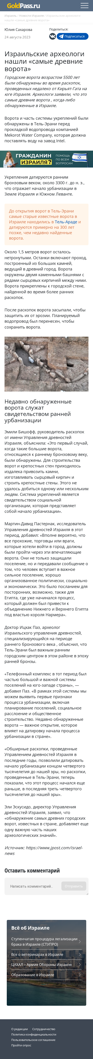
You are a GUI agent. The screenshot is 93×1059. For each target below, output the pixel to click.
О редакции (19, 1029)
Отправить (74, 886)
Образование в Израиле (32, 974)
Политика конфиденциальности (33, 1034)
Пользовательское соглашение (33, 1040)
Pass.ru (23, 5)
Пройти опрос (21, 1045)
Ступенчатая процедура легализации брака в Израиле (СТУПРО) (44, 941)
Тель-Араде (66, 221)
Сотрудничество (43, 1029)
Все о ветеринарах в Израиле (37, 954)
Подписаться (75, 36)
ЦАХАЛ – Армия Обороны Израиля (41, 964)
